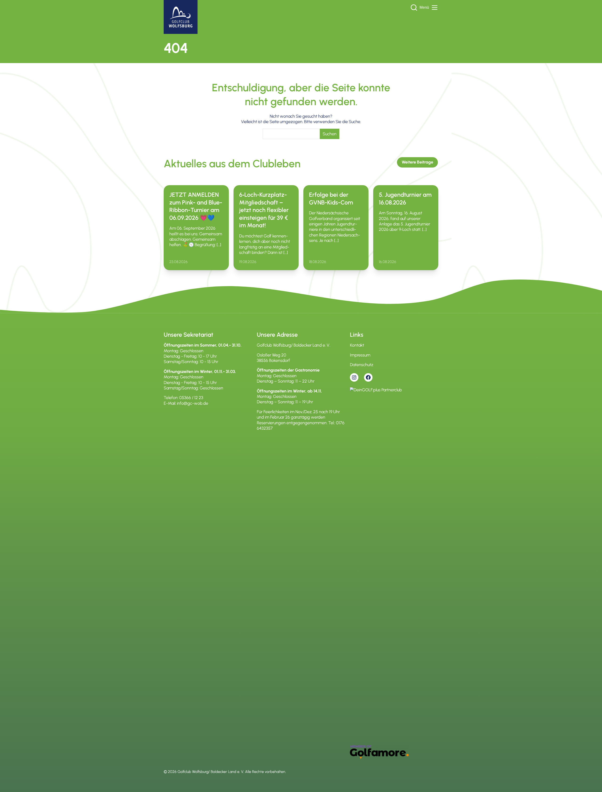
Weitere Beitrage (417, 162)
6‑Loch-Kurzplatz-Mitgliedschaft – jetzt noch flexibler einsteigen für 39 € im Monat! (264, 210)
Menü (424, 7)
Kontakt (357, 345)
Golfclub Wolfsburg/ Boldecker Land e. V (210, 771)
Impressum (360, 355)
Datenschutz (361, 364)
